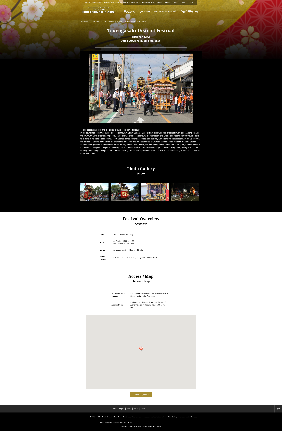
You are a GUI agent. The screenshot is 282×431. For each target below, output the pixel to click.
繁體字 (176, 2)
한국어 (192, 2)
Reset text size (136, 2)
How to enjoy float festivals (145, 12)
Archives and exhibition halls (165, 11)
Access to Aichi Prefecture (113, 2)
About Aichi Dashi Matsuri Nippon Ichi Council (190, 12)
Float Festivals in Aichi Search (129, 12)
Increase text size (148, 2)
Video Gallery (96, 2)
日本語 (159, 2)
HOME (92, 417)
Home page (95, 21)
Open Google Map (141, 395)
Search (87, 2)
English (167, 2)
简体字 (184, 2)
